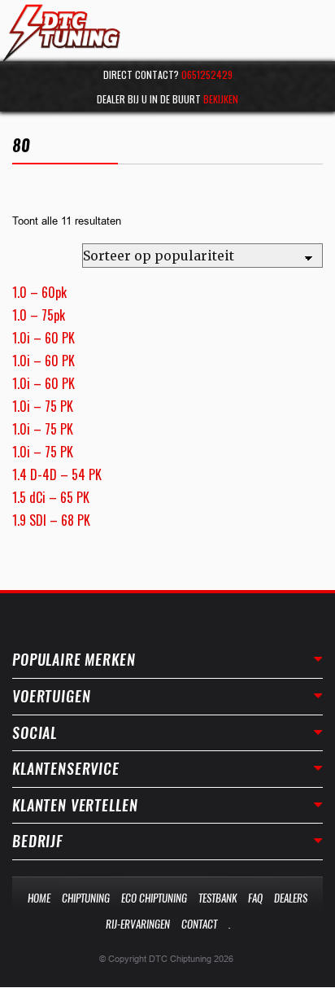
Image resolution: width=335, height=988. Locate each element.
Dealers (290, 898)
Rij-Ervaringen (138, 924)
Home (39, 898)
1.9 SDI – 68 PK (51, 520)
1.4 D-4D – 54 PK (57, 474)
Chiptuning (86, 898)
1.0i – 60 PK (43, 338)
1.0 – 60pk (39, 292)
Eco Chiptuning (154, 898)
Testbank (217, 898)
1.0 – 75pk (38, 315)
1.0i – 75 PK (42, 406)
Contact (199, 924)
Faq (255, 898)
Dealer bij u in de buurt (167, 99)
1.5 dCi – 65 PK (50, 497)
